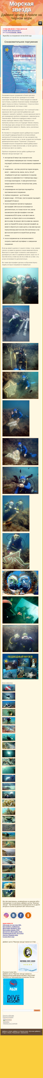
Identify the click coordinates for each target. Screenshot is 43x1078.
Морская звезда (21, 6)
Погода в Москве (8, 1015)
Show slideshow (7, 683)
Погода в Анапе (8, 1017)
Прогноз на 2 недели (10, 1023)
